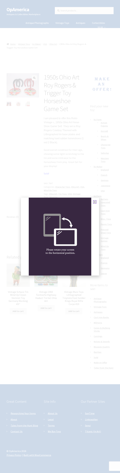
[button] (95, 202)
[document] (60, 236)
